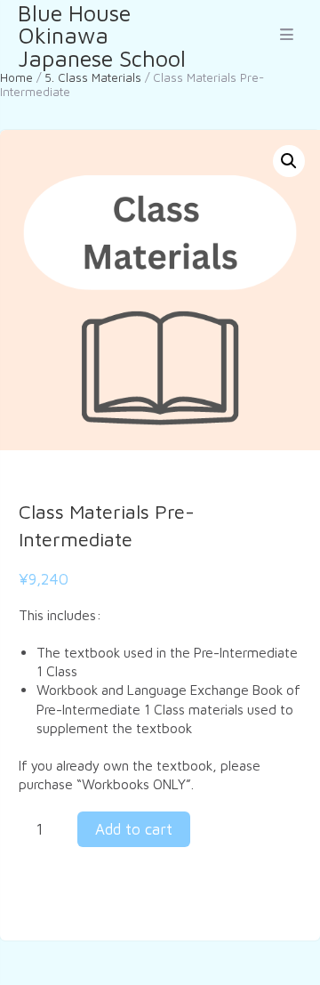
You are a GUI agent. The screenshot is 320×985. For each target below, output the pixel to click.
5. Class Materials (92, 77)
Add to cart (133, 829)
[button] (289, 161)
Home (16, 77)
